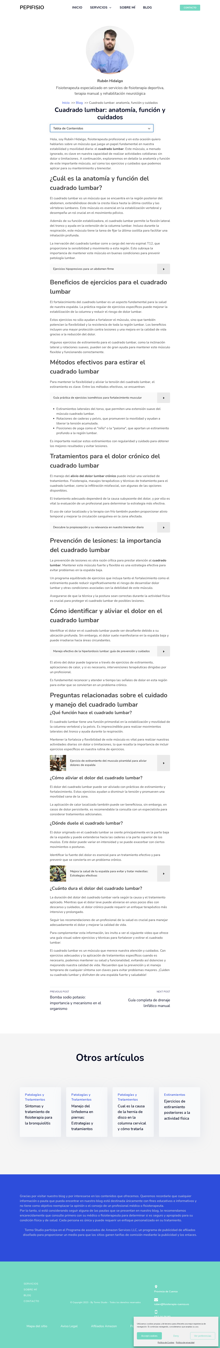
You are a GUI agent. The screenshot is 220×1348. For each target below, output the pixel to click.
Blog (27, 1295)
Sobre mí (30, 1289)
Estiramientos (174, 1095)
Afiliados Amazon (104, 1326)
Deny (176, 1335)
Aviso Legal (69, 1326)
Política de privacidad (185, 1342)
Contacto (31, 1301)
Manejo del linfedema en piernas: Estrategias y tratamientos (82, 1117)
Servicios (31, 1284)
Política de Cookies (166, 1342)
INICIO (77, 7)
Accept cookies (149, 1335)
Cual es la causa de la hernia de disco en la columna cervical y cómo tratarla (132, 1117)
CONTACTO (190, 7)
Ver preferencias (202, 1335)
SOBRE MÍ (127, 7)
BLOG (147, 7)
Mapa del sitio (37, 1326)
